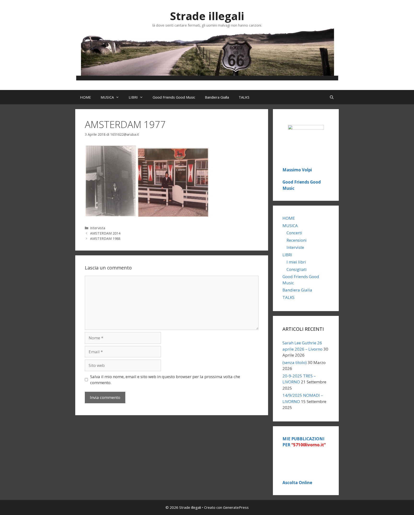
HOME (85, 97)
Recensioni (297, 240)
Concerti (294, 232)
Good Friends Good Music (174, 97)
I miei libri (296, 262)
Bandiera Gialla (217, 97)
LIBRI (133, 97)
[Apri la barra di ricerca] (332, 97)
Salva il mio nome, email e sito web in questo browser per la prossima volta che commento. (165, 380)
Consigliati (297, 269)
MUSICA (107, 97)
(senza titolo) (294, 362)
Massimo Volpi (297, 170)
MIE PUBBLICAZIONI (304, 442)
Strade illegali (207, 16)
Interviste (295, 247)
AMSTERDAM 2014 (105, 233)
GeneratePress (236, 507)
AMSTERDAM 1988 (105, 238)
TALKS (244, 97)
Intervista (97, 228)
